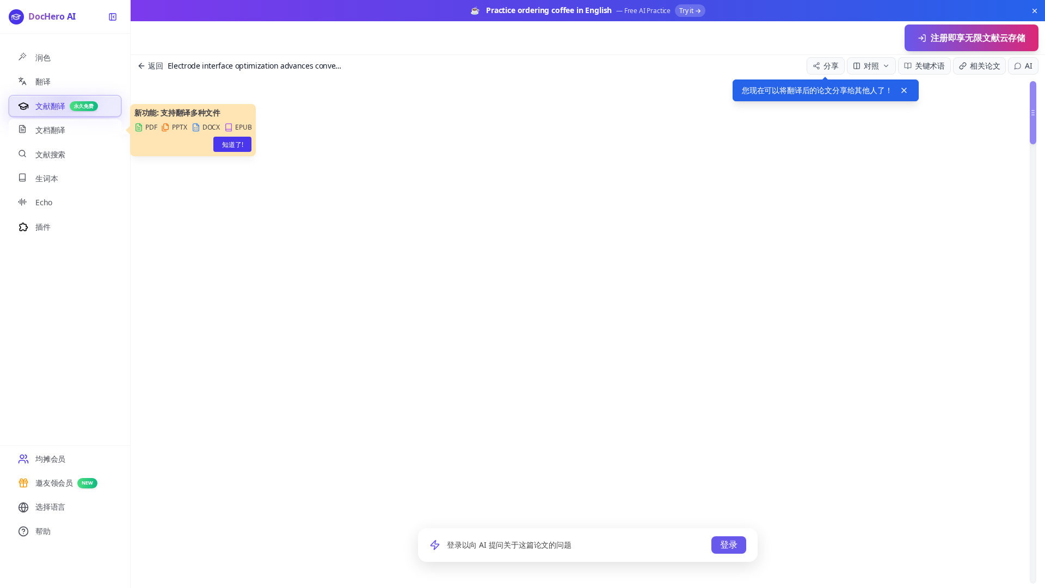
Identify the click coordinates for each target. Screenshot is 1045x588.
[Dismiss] (904, 90)
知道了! (232, 144)
